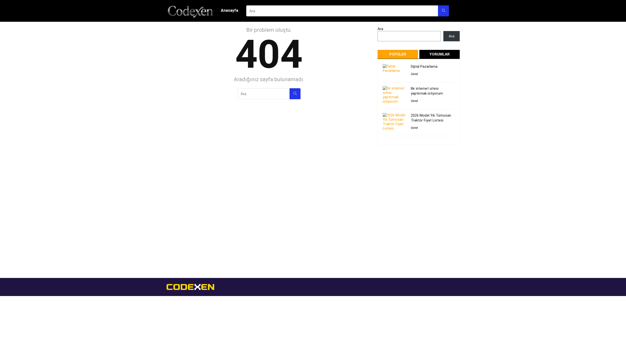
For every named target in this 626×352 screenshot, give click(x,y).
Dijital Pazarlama (424, 66)
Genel (414, 74)
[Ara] (443, 10)
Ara (380, 29)
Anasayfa (229, 10)
